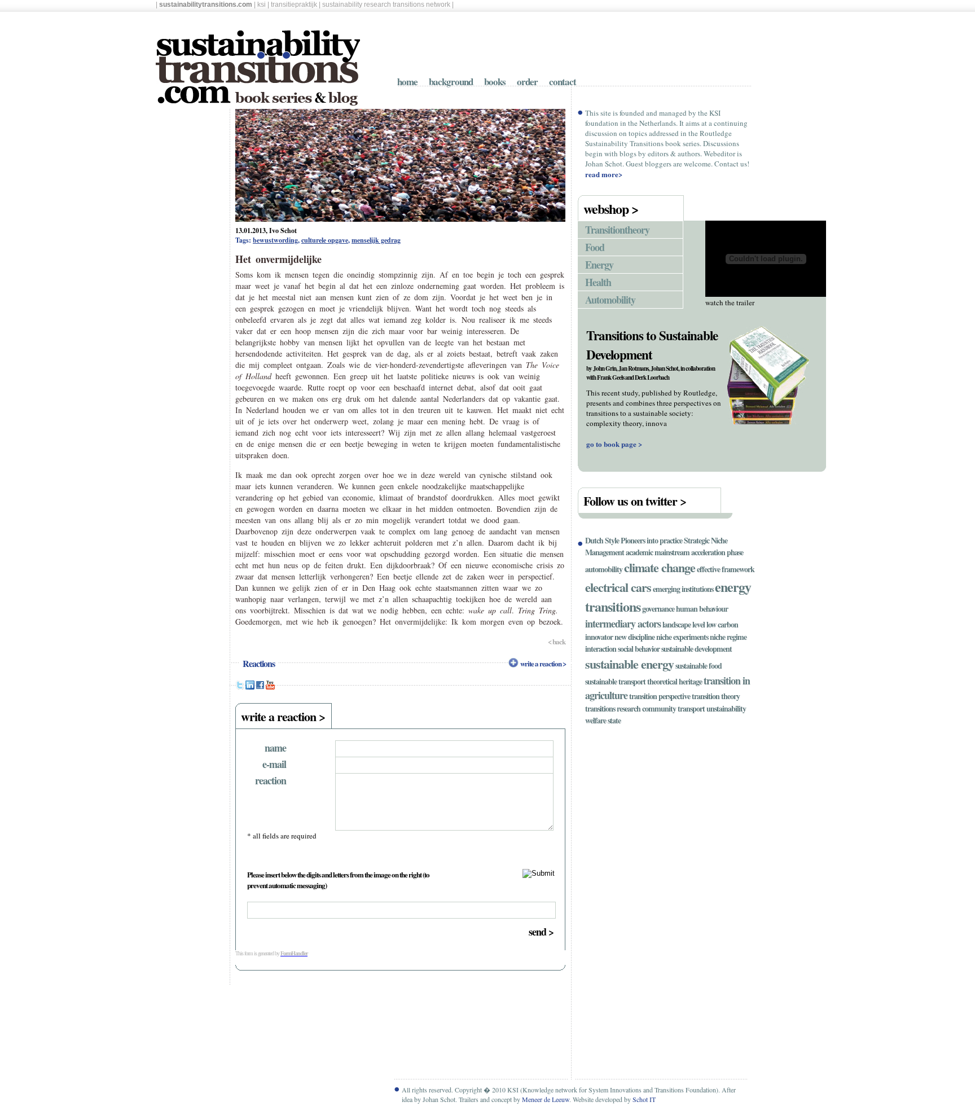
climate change (659, 567)
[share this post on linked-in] (249, 687)
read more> (603, 174)
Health (598, 282)
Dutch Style (602, 540)
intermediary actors (623, 623)
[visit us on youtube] (270, 687)
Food (594, 247)
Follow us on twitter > (635, 500)
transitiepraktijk (294, 4)
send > (541, 931)
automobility (603, 569)
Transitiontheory (617, 229)
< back (556, 641)
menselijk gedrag (376, 240)
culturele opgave (324, 240)
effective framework (725, 569)
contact (562, 81)
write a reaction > (543, 663)
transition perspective (659, 696)
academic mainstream (657, 552)
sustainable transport (615, 681)
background (451, 81)
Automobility (610, 299)
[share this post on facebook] (260, 687)
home (407, 81)
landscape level (683, 624)
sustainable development (696, 649)
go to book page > (614, 443)
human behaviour (702, 608)
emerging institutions (683, 589)
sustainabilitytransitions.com (205, 4)
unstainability (726, 708)
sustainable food (698, 665)
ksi (261, 4)
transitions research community (630, 708)
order (527, 81)
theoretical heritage (674, 681)
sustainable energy (629, 664)
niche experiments (682, 637)
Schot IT (644, 1099)
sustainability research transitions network (386, 4)
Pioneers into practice (651, 540)
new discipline (634, 637)
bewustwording (275, 240)
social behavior (639, 649)
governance (658, 608)
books (495, 81)
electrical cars (618, 587)
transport (691, 708)
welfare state (603, 720)
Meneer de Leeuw (545, 1099)
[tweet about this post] (239, 687)
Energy (599, 264)
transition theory (716, 696)
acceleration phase (717, 552)
